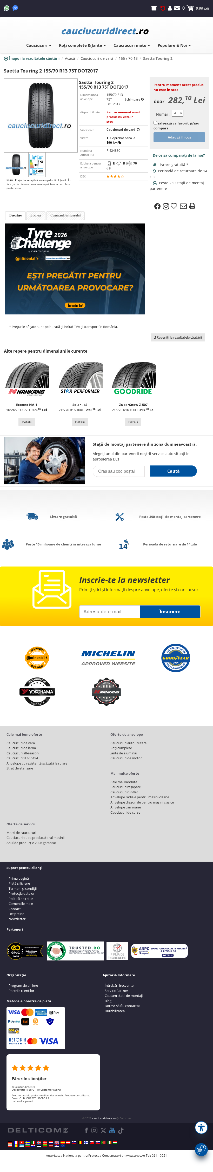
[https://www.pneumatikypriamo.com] (98, 1142)
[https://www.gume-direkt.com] (74, 1142)
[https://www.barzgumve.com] (27, 1145)
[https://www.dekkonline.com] (39, 1142)
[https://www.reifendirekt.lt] (45, 1145)
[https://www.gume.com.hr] (33, 1145)
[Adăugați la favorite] (174, 206)
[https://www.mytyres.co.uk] (57, 1142)
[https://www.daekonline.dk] (45, 1142)
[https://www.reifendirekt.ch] (21, 1142)
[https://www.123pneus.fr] (16, 1142)
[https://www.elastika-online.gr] (21, 1145)
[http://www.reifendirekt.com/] (63, 1145)
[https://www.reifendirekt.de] (10, 1142)
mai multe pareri (22, 1101)
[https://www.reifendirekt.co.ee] (39, 1145)
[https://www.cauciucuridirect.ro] (16, 1145)
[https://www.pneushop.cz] (92, 1142)
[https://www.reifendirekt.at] (68, 1142)
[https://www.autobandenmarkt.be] (80, 1142)
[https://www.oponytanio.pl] (10, 1145)
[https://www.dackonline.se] (27, 1142)
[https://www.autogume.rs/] (57, 1145)
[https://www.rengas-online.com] (86, 1142)
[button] (201, 1127)
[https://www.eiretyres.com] (109, 1142)
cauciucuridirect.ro (104, 1118)
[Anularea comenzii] (163, 8)
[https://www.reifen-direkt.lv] (51, 1145)
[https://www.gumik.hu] (115, 1142)
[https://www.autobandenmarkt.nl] (51, 1142)
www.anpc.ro (135, 1155)
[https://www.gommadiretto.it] (33, 1142)
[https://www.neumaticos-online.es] (63, 1142)
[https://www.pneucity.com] (103, 1142)
